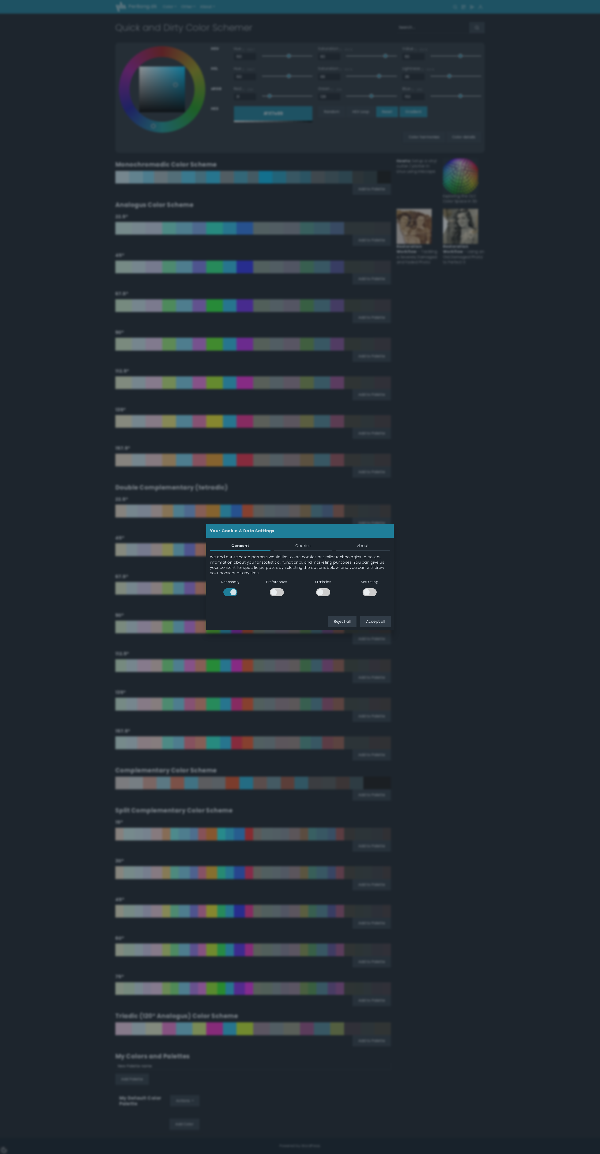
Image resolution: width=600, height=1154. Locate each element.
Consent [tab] (240, 545)
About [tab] (363, 545)
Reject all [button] (342, 621)
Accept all (375, 621)
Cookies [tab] (303, 545)
